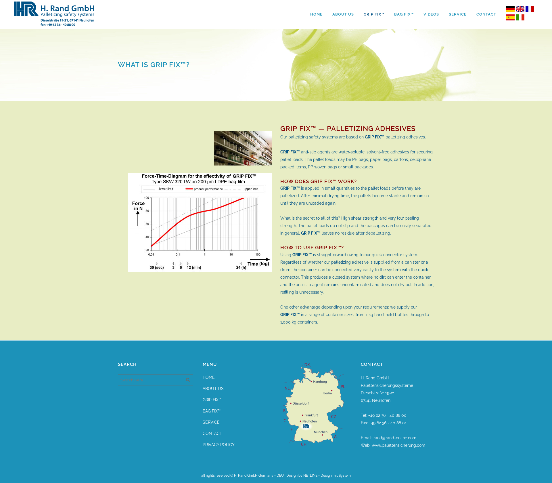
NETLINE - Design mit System (327, 476)
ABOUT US (213, 388)
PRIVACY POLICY (219, 444)
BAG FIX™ (212, 411)
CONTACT (212, 433)
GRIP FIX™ (212, 400)
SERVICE (211, 422)
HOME (209, 377)
